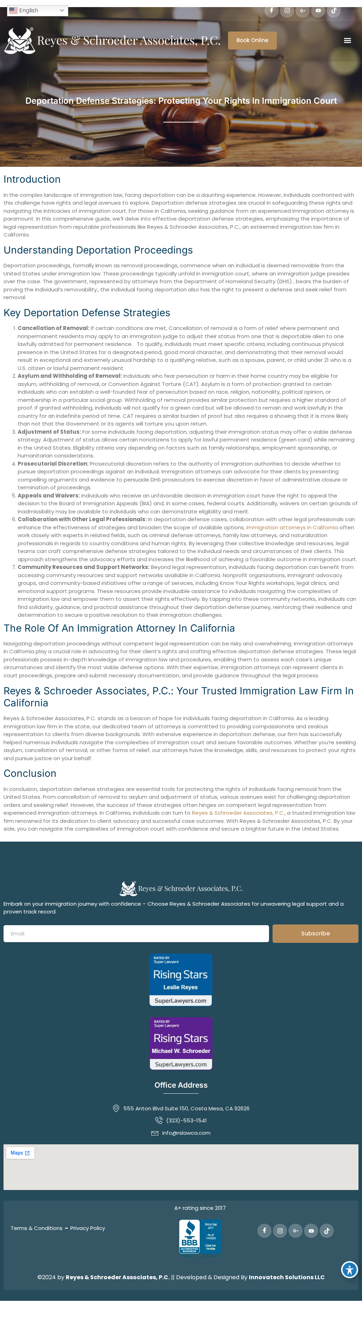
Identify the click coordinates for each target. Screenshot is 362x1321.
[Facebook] (271, 11)
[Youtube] (318, 11)
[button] (348, 40)
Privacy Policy (87, 1228)
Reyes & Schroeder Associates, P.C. (238, 812)
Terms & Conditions (37, 1228)
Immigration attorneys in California (292, 527)
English (28, 10)
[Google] (303, 11)
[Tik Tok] (334, 11)
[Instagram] (287, 11)
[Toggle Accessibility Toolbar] (349, 1269)
